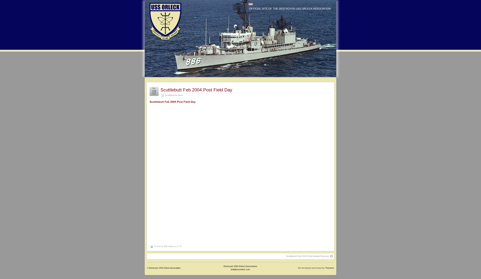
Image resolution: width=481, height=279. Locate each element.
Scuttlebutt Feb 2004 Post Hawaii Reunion (307, 256)
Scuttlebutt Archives (174, 95)
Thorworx (329, 268)
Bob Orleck (169, 246)
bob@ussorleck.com (240, 269)
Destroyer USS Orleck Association (165, 268)
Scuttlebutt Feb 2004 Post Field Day (196, 89)
